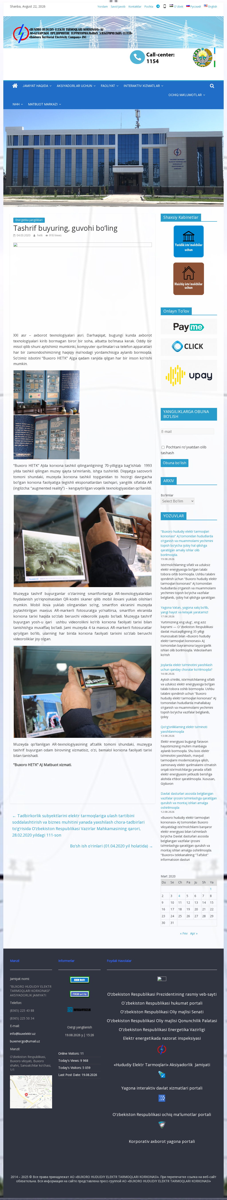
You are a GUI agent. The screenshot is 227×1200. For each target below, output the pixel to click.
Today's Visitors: (70, 1068)
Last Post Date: (70, 1075)
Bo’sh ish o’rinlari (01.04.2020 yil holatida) (111, 846)
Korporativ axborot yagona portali (162, 1141)
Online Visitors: (69, 1053)
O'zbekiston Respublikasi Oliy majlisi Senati (162, 1011)
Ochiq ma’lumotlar (185, 95)
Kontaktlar (135, 6)
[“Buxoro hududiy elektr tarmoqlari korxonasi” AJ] (15, 86)
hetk (40, 235)
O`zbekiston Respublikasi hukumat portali (161, 1003)
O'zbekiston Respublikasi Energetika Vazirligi (162, 1029)
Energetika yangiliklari (29, 220)
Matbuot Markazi (43, 104)
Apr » (194, 933)
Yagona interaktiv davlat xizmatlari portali (161, 1088)
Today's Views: (69, 1060)
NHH (16, 104)
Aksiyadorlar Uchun (74, 86)
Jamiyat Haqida (35, 86)
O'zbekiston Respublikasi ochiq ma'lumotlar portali (162, 1114)
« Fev (184, 933)
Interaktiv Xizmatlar (142, 86)
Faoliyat (108, 86)
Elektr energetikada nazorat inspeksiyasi (162, 1038)
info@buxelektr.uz (22, 1033)
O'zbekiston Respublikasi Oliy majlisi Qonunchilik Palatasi (162, 1020)
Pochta (149, 6)
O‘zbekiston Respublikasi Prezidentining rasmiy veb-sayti (162, 994)
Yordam (103, 6)
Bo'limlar (167, 495)
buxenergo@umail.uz (25, 1041)
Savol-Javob (118, 6)
